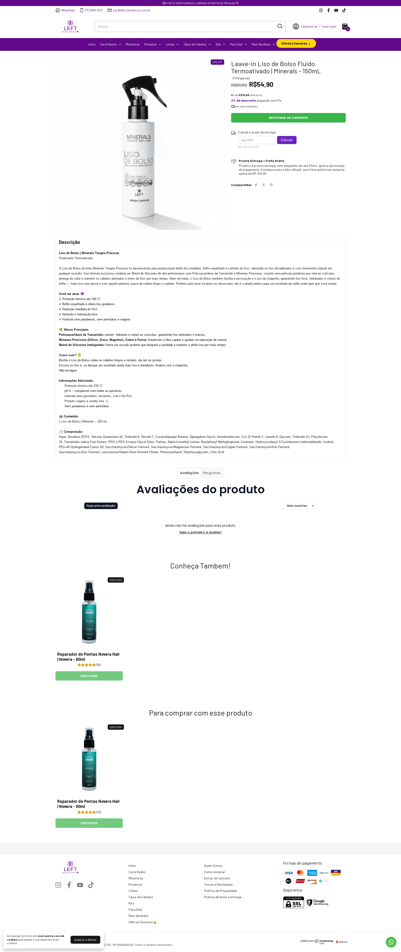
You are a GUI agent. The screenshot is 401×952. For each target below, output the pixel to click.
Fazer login (329, 26)
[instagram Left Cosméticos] (321, 10)
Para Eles (236, 44)
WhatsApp (68, 10)
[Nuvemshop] (317, 943)
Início (92, 44)
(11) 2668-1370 (94, 10)
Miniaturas (133, 44)
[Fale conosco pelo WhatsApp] (391, 942)
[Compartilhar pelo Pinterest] (271, 185)
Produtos (150, 44)
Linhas (170, 44)
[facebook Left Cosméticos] (328, 10)
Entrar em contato (217, 878)
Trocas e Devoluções (218, 884)
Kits (218, 44)
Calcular (287, 140)
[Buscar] (280, 26)
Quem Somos (213, 866)
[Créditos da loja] (341, 942)
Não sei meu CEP (248, 146)
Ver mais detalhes (246, 106)
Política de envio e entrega (222, 897)
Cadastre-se (309, 26)
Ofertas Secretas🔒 (296, 43)
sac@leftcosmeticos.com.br (132, 10)
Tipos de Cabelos (195, 44)
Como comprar (214, 872)
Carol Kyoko (108, 44)
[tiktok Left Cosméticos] (344, 10)
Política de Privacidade (220, 891)
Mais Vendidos (261, 44)
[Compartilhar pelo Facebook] (255, 185)
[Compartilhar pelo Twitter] (263, 185)
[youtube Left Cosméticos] (336, 10)
